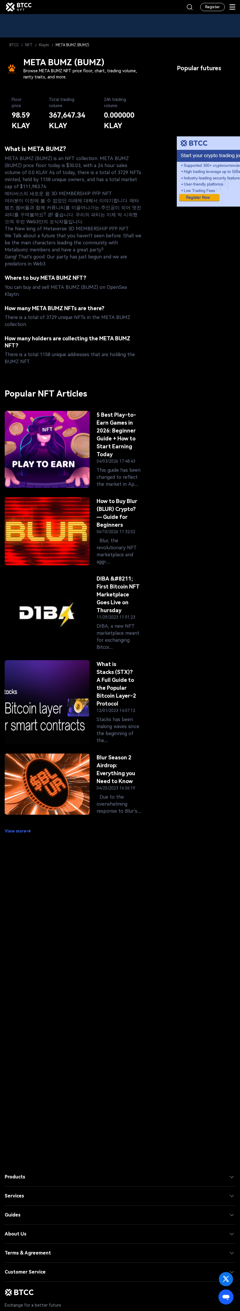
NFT (28, 45)
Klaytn (44, 45)
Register (212, 7)
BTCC (14, 45)
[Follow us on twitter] (226, 1279)
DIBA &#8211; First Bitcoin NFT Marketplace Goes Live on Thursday (118, 594)
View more (15, 831)
